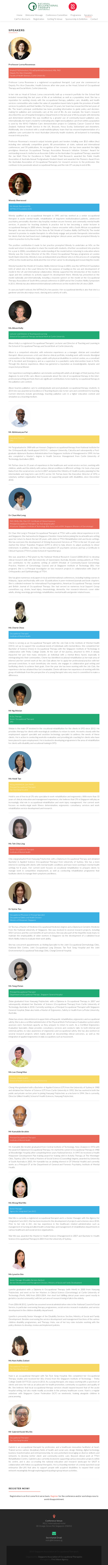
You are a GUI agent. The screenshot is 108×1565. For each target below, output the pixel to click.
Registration (38, 19)
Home (19, 15)
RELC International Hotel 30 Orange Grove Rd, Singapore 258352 (54, 1524)
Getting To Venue (54, 19)
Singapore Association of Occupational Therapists (60, 1556)
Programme (75, 15)
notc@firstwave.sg (54, 1540)
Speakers (88, 15)
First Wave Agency (59, 1559)
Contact (94, 19)
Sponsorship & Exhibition (76, 19)
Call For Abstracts (22, 19)
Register (54, 1496)
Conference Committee (56, 15)
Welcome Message (34, 15)
